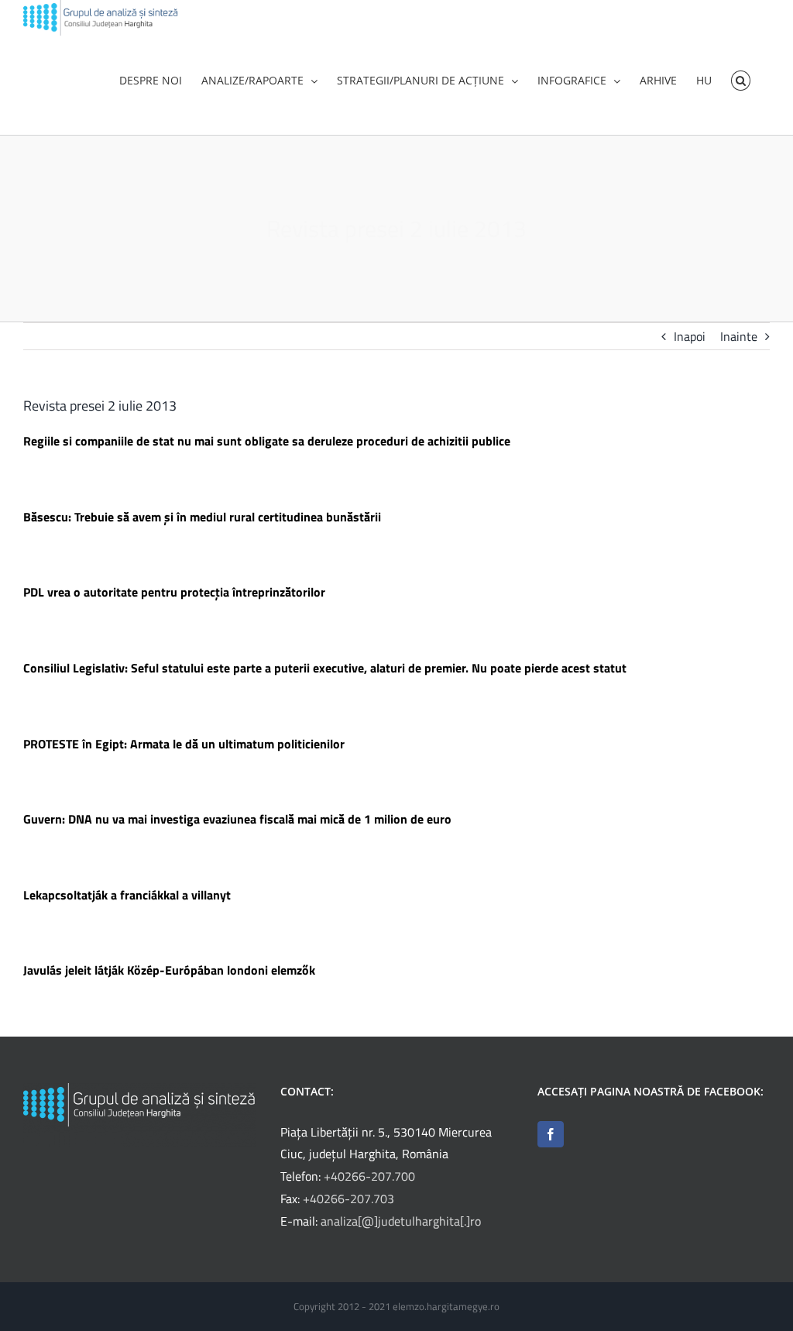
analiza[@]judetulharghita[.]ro (401, 1221)
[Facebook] (550, 1134)
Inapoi (689, 336)
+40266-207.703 (348, 1198)
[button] (740, 79)
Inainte (738, 336)
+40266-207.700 (369, 1176)
